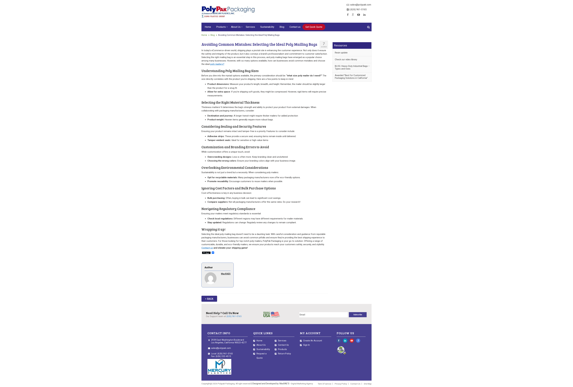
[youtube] (359, 15)
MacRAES (226, 274)
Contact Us (283, 345)
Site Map (368, 384)
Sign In (306, 345)
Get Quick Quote (313, 27)
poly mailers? (217, 64)
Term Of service (324, 384)
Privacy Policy (341, 384)
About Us (236, 27)
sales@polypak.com (360, 4)
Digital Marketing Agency (302, 383)
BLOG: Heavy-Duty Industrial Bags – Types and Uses (352, 67)
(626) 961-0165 (358, 9)
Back (210, 299)
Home (208, 27)
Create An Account (312, 340)
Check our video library (346, 59)
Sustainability (267, 27)
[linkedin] (365, 15)
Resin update (341, 52)
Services (250, 27)
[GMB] (352, 15)
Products (221, 27)
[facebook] (348, 15)
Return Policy (284, 353)
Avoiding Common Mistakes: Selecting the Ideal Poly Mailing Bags (249, 35)
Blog (281, 27)
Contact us (295, 27)
